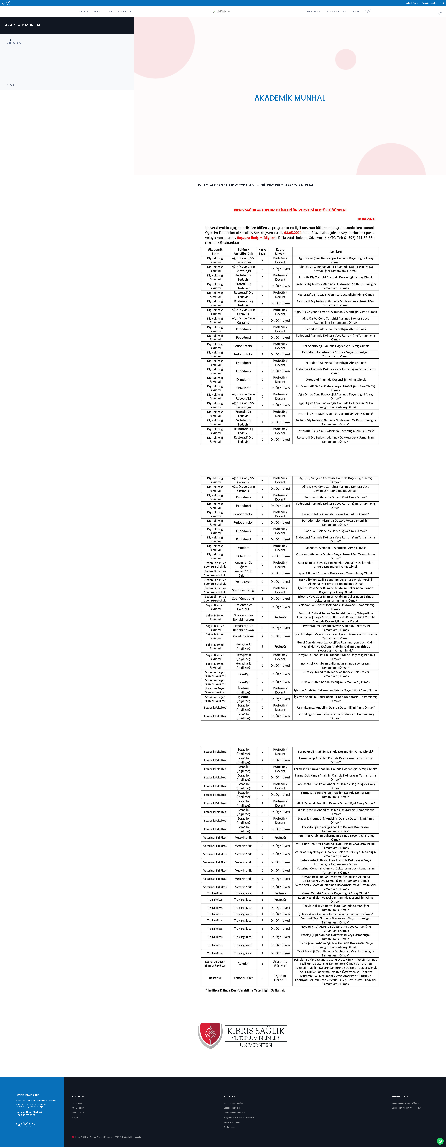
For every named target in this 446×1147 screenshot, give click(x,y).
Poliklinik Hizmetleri (429, 3)
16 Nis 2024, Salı (14, 43)
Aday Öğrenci (314, 11)
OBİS (442, 3)
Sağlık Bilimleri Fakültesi (234, 1113)
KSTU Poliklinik (78, 1108)
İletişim (355, 11)
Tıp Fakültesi (229, 1127)
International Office (336, 11)
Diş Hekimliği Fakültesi (233, 1103)
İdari (111, 11)
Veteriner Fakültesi (232, 1122)
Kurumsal (84, 11)
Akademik (98, 11)
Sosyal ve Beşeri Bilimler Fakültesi (239, 1117)
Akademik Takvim (411, 3)
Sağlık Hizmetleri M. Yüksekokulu (406, 1108)
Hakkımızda (77, 1103)
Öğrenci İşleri (124, 11)
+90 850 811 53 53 (26, 1115)
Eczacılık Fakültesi (232, 1108)
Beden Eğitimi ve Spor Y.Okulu (405, 1103)
